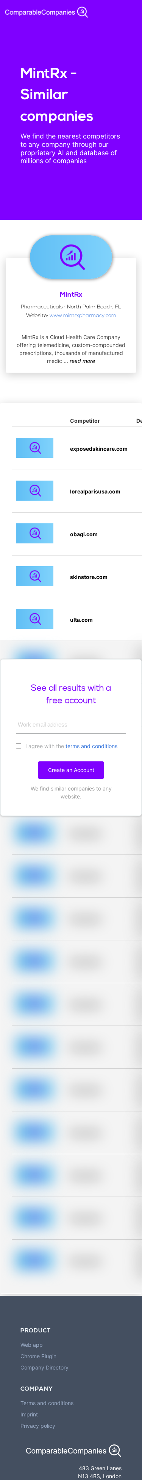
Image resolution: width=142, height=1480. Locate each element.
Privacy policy (37, 1425)
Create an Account (71, 770)
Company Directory (44, 1367)
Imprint (29, 1414)
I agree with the (70, 746)
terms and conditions (91, 746)
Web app (31, 1344)
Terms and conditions (46, 1403)
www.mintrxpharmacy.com (83, 316)
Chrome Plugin (38, 1356)
